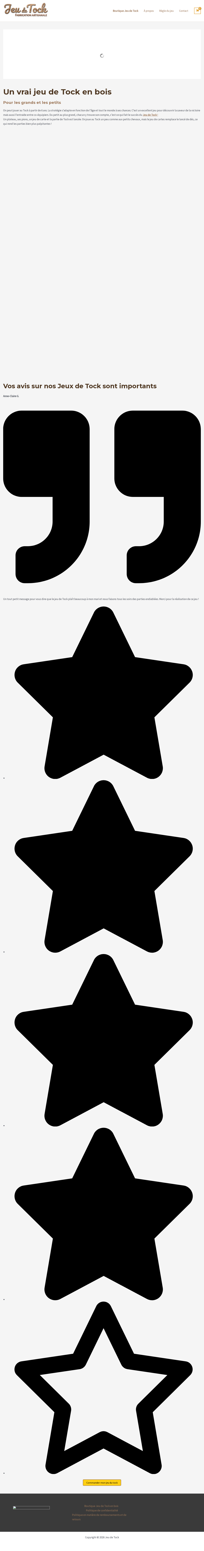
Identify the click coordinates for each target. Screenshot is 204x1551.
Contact (183, 11)
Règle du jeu (166, 11)
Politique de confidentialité (102, 1510)
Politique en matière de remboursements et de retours (99, 1517)
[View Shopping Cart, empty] (197, 11)
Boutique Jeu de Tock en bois (101, 1506)
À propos (149, 11)
